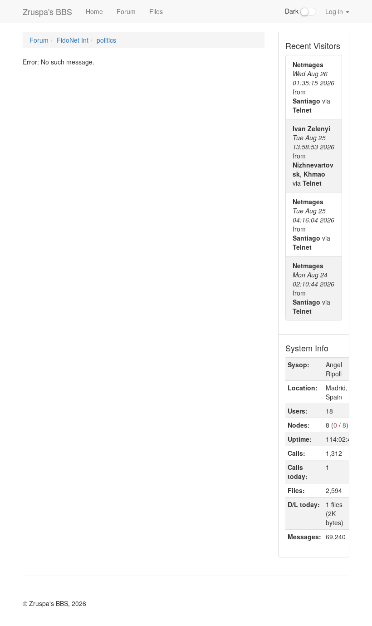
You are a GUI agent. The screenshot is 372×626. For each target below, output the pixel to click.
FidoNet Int (72, 39)
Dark (292, 10)
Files (156, 11)
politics (106, 39)
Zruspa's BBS (47, 11)
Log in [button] (335, 11)
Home (94, 11)
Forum (126, 11)
